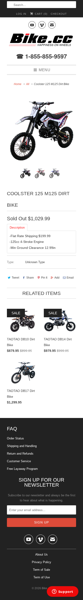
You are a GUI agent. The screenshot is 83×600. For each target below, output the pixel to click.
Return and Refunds (20, 453)
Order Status (15, 438)
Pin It (44, 277)
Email (70, 277)
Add (56, 277)
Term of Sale (41, 569)
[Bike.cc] (41, 41)
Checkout (59, 13)
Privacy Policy (41, 562)
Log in (21, 13)
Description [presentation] (17, 227)
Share (30, 277)
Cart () (40, 13)
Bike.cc (46, 588)
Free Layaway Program (22, 469)
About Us (41, 554)
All (27, 84)
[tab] (17, 227)
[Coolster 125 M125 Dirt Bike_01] (41, 129)
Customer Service (19, 461)
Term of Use (41, 577)
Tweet (15, 277)
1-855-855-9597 (45, 56)
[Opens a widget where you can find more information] (62, 592)
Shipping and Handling (22, 446)
